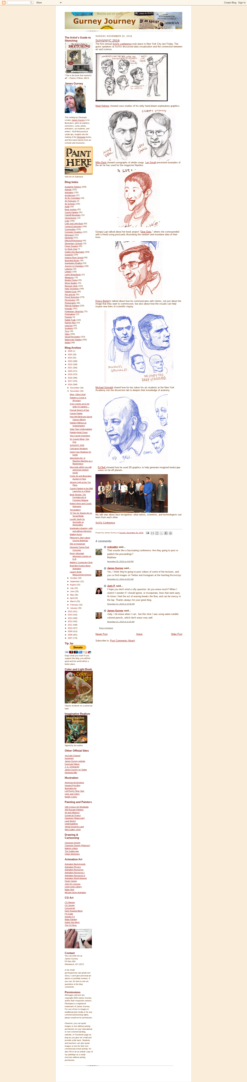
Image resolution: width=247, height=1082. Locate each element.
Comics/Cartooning (73, 226)
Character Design (72, 843)
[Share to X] (161, 533)
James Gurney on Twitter (76, 770)
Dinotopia (81, 137)
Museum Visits (71, 286)
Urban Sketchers (72, 854)
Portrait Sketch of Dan (79, 410)
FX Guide (69, 914)
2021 (70, 368)
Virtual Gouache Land (74, 827)
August (73, 585)
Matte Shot (69, 889)
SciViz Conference (105, 522)
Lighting (68, 272)
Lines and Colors (72, 794)
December (75, 388)
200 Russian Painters (74, 810)
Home (139, 634)
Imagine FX (70, 917)
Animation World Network (76, 878)
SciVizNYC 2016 (77, 445)
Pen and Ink (70, 294)
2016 (70, 384)
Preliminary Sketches (74, 311)
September (75, 581)
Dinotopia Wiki (71, 772)
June (72, 591)
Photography (70, 303)
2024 (70, 358)
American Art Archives (74, 782)
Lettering (68, 269)
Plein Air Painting (72, 306)
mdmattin (112, 547)
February (74, 605)
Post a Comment (106, 628)
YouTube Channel (72, 755)
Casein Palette (76, 413)
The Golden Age (72, 851)
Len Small (150, 162)
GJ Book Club (71, 249)
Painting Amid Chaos (79, 432)
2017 (70, 381)
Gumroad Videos (72, 764)
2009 (70, 631)
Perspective (70, 300)
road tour (69, 325)
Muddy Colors (71, 797)
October (74, 578)
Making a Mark (71, 848)
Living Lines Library (73, 887)
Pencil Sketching (72, 297)
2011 (70, 625)
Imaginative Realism (73, 263)
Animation (69, 192)
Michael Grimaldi (104, 387)
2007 (70, 638)
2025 (70, 354)
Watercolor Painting (73, 340)
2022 (70, 364)
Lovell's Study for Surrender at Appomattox (77, 522)
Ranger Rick (70, 323)
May (72, 595)
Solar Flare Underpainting (81, 429)
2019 (70, 374)
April (72, 598)
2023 (70, 361)
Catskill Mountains (73, 215)
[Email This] (152, 533)
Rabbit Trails (70, 320)
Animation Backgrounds (75, 864)
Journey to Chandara (74, 266)
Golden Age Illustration (74, 252)
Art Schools (70, 204)
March (73, 601)
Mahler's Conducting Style (81, 562)
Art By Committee (72, 198)
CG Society (70, 905)
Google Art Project (73, 815)
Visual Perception (72, 337)
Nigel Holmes (102, 106)
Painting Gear (71, 291)
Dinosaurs (69, 235)
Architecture (70, 195)
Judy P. (111, 585)
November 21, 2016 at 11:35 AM (120, 622)
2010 (70, 628)
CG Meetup (70, 902)
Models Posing (71, 280)
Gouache (69, 255)
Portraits (68, 308)
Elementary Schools (73, 243)
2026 (70, 351)
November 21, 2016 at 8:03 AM (120, 579)
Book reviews (71, 209)
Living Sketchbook (73, 274)
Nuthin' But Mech (72, 922)
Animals (68, 189)
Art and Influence (72, 812)
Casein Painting (71, 212)
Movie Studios (71, 283)
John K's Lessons (72, 884)
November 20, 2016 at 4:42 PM (120, 561)
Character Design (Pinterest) (77, 845)
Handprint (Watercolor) (75, 818)
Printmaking (70, 314)
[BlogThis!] (157, 533)
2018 (70, 378)
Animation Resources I (75, 872)
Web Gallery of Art (73, 829)
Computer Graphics (73, 232)
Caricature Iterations (79, 448)
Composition (70, 229)
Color (67, 221)
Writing (68, 342)
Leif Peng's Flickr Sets (74, 791)
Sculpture (69, 328)
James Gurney (78, 120)
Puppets (68, 317)
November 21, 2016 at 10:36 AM (121, 604)
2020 (70, 371)
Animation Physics (73, 867)
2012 (70, 621)
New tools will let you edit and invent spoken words (80, 470)
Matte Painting (71, 919)
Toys (67, 331)
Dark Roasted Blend (73, 911)
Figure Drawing (71, 246)
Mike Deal (101, 162)
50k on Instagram (77, 544)
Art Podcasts (70, 201)
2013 (70, 618)
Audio (67, 206)
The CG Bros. (71, 925)
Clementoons (70, 218)
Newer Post (101, 634)
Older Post (176, 634)
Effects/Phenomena (73, 240)
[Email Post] (147, 533)
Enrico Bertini (102, 301)
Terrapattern (75, 510)
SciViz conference (122, 43)
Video (67, 334)
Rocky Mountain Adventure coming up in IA (80, 556)
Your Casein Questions (80, 436)
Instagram (69, 758)
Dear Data (146, 231)
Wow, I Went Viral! (78, 394)
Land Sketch (70, 821)
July (72, 588)
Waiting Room (76, 534)
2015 (70, 611)
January (74, 608)
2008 (70, 635)
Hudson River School (74, 257)
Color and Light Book (74, 223)
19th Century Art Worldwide (77, 807)
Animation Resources (74, 870)
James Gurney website (75, 761)
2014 (70, 615)
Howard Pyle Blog (72, 785)
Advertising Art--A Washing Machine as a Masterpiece (81, 461)
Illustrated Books (72, 260)
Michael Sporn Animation (75, 892)
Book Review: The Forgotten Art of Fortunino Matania (79, 497)
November (75, 391)
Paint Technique (72, 289)
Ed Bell (102, 467)
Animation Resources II (75, 875)
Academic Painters (73, 187)
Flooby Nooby (71, 881)
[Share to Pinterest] (170, 533)
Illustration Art (70, 788)
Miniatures (69, 277)
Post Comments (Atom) (122, 640)
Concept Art (70, 908)
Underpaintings (71, 824)
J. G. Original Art (72, 767)
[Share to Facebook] (166, 533)
